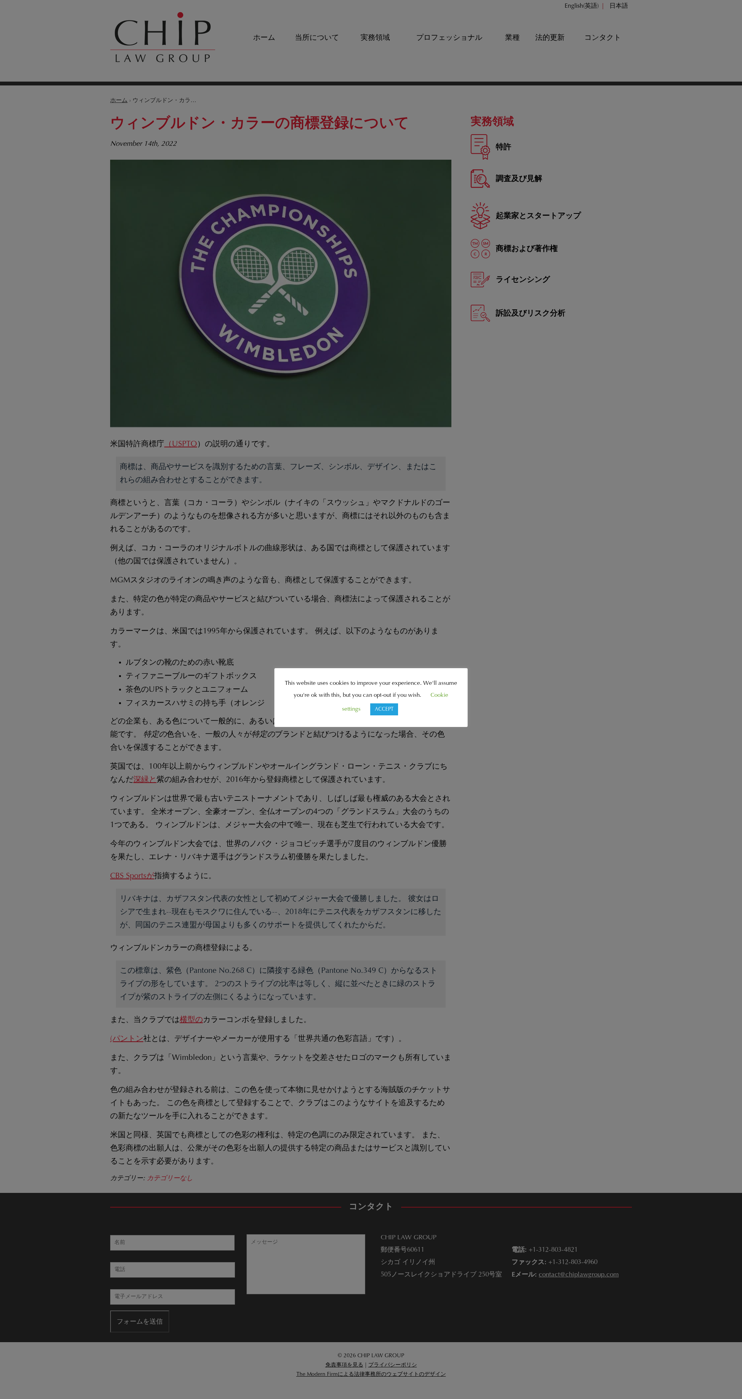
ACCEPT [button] (384, 709)
